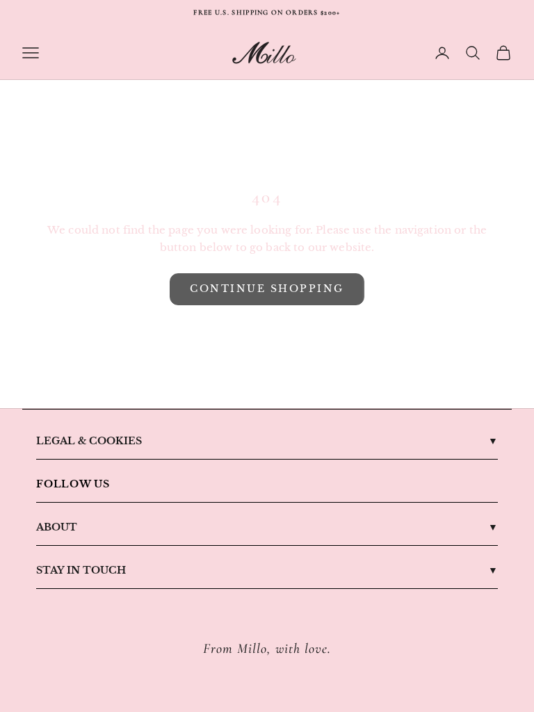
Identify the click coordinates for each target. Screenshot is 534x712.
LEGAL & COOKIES (89, 441)
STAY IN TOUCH (81, 570)
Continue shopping (267, 288)
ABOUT (56, 527)
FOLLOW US (73, 484)
